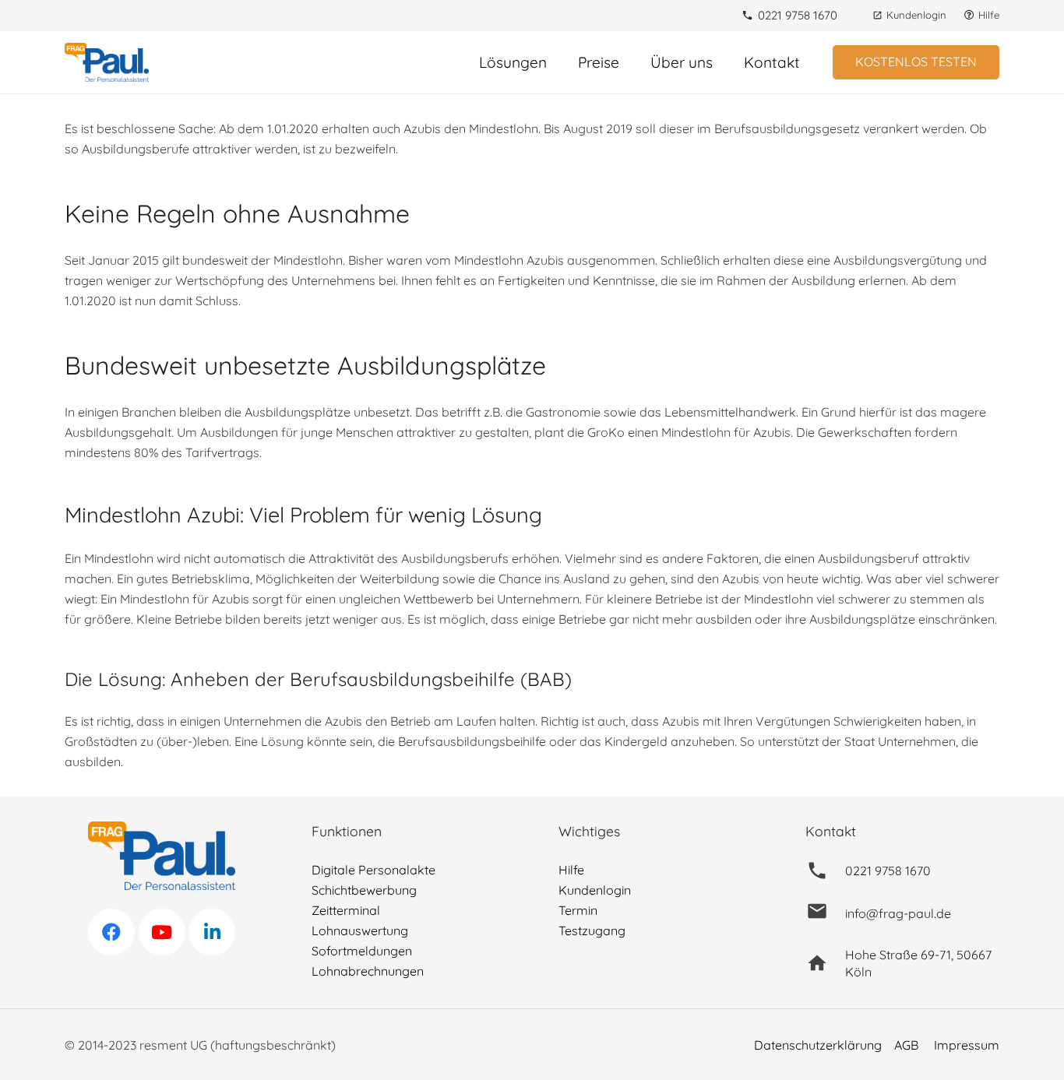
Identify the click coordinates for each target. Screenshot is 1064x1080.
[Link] (107, 62)
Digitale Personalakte (373, 870)
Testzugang (591, 930)
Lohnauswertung (360, 930)
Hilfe (571, 870)
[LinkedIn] (211, 932)
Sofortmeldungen (362, 951)
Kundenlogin (594, 890)
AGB (906, 1045)
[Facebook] (111, 932)
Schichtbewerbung (364, 890)
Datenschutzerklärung (818, 1045)
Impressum (966, 1045)
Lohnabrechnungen (368, 971)
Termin (577, 910)
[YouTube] (162, 932)
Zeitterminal (346, 910)
